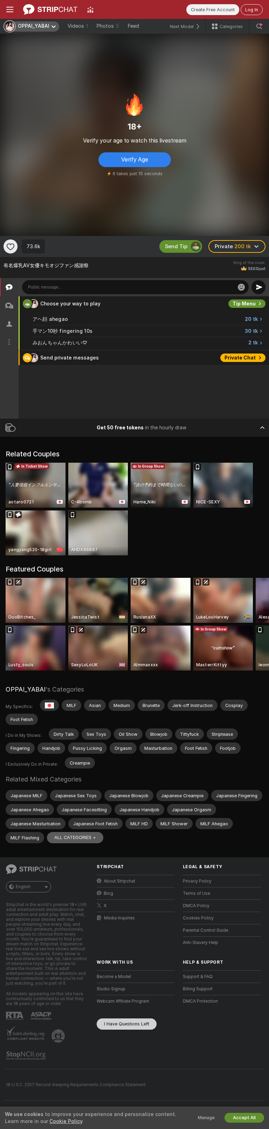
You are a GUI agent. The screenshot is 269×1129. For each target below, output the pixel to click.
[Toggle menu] (10, 9)
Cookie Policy (65, 1121)
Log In (251, 9)
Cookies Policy (198, 918)
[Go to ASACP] (41, 1016)
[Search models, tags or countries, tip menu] (259, 26)
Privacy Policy (197, 881)
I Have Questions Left (126, 1023)
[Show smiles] (241, 287)
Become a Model (114, 976)
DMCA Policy (196, 905)
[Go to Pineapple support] (58, 1036)
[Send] (258, 287)
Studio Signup (111, 988)
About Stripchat (119, 881)
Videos (78, 26)
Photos (107, 26)
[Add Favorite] (11, 246)
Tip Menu (244, 303)
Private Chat (240, 358)
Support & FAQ (198, 976)
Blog (108, 893)
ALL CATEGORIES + (75, 837)
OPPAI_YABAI (26, 689)
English (23, 886)
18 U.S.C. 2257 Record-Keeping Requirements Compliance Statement (76, 1084)
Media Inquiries (119, 918)
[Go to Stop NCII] (26, 1055)
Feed (133, 26)
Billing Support (198, 988)
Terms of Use (196, 893)
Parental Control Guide (205, 930)
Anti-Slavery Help (200, 942)
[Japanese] (49, 705)
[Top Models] (90, 9)
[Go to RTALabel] (15, 1015)
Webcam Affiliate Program (123, 1001)
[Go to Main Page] (50, 9)
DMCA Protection (200, 1001)
